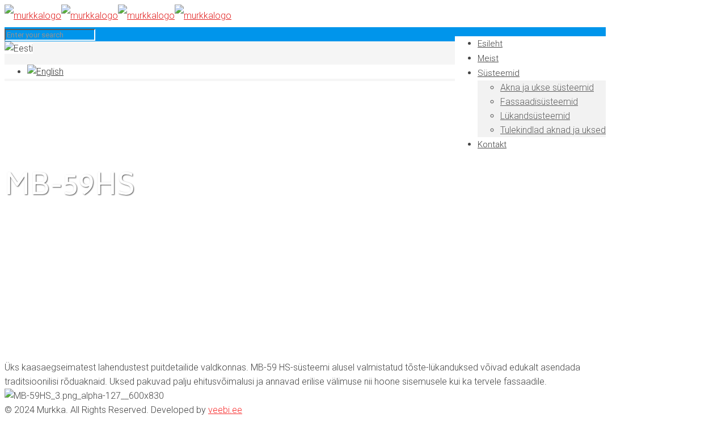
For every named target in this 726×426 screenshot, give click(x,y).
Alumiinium (48, 259)
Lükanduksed (53, 245)
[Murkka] (118, 15)
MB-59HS (46, 273)
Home (39, 230)
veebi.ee (225, 409)
